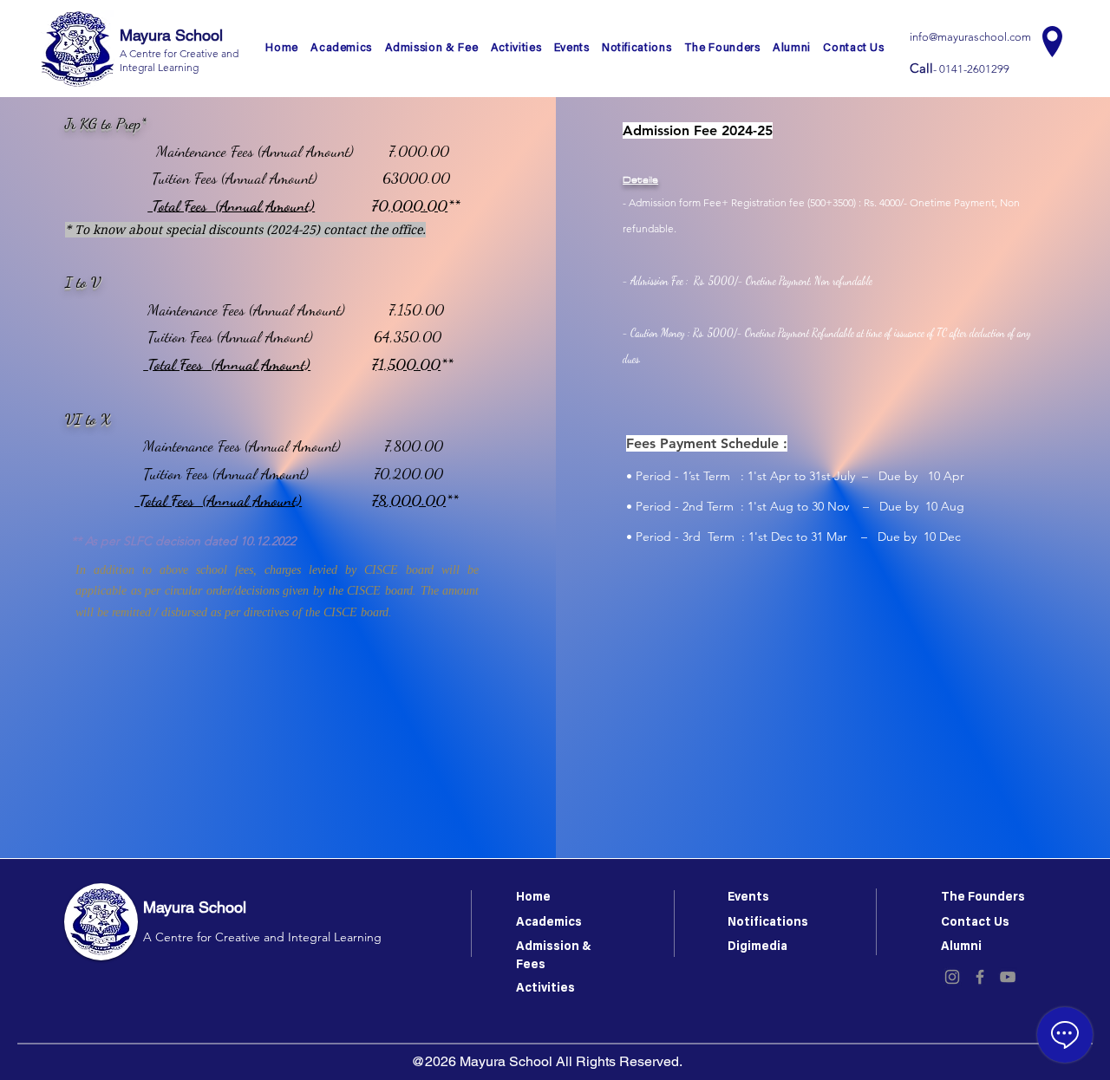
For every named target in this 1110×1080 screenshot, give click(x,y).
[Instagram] (952, 976)
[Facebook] (979, 976)
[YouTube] (1007, 976)
